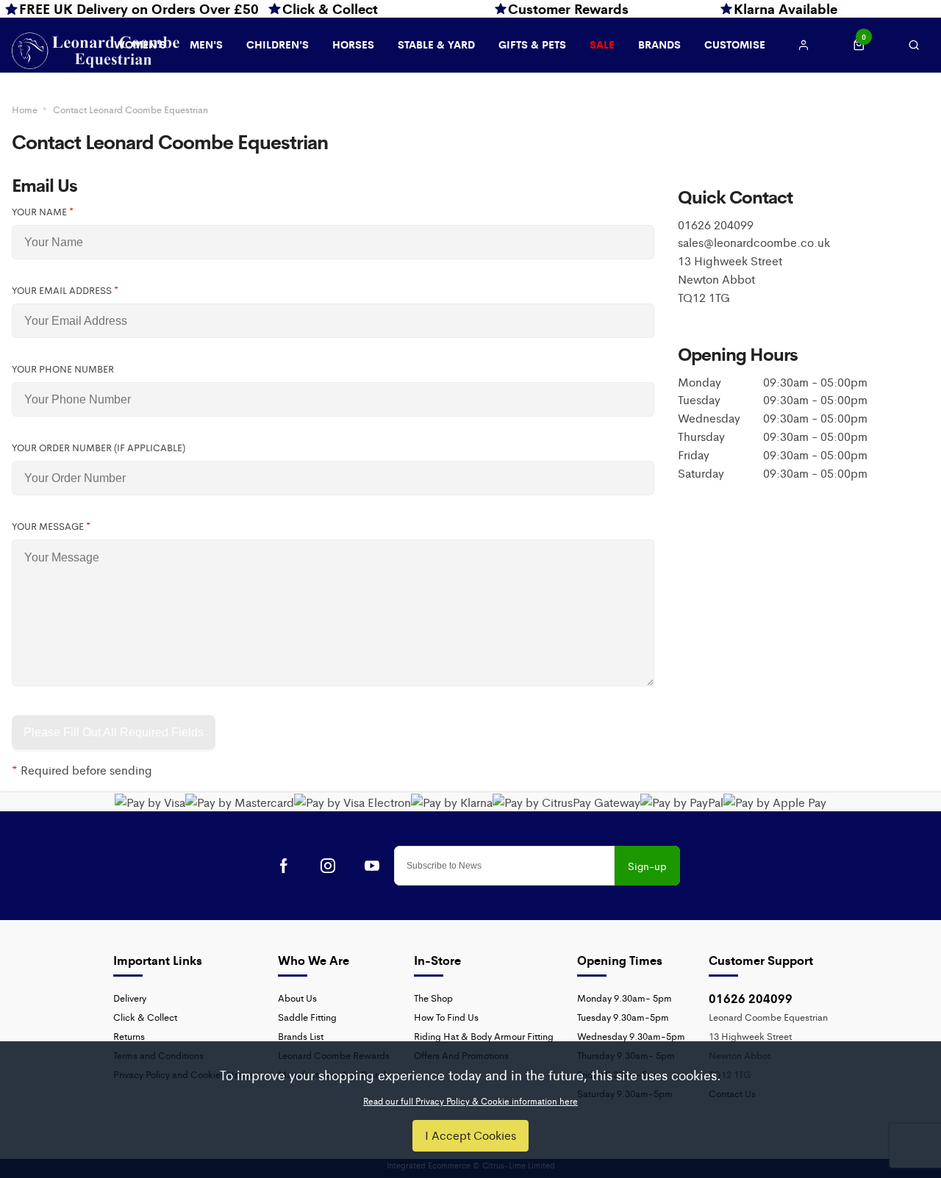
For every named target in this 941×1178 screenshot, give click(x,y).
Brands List (300, 1036)
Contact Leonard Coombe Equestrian (130, 109)
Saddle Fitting (307, 1017)
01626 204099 (750, 998)
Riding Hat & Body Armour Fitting (484, 1036)
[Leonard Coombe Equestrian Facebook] (284, 866)
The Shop (433, 998)
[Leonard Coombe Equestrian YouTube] (372, 866)
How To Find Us (446, 1017)
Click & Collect (145, 1017)
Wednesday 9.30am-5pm (631, 1036)
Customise (734, 44)
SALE (602, 44)
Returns (129, 1036)
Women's (140, 44)
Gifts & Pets (532, 44)
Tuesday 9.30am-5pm (623, 1017)
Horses (353, 44)
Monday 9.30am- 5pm (624, 998)
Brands (659, 44)
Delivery (129, 998)
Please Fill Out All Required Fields (114, 732)
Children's (277, 44)
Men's (206, 44)
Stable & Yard (436, 44)
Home (24, 109)
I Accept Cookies (470, 1135)
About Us (297, 998)
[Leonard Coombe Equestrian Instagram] (328, 866)
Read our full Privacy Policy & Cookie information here (470, 1100)
